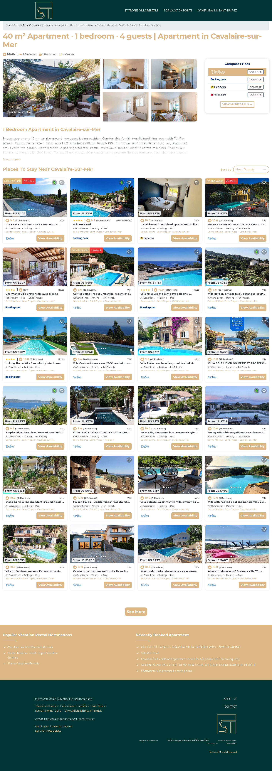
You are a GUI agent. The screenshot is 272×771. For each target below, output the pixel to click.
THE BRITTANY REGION (47, 706)
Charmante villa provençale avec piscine (32, 293)
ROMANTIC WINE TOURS (48, 711)
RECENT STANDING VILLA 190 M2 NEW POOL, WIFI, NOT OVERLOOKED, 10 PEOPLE (198, 665)
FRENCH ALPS (98, 706)
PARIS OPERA (68, 706)
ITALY (38, 726)
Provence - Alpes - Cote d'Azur (74, 25)
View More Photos (19, 112)
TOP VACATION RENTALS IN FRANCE (83, 711)
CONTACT (230, 706)
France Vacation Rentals (23, 663)
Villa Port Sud (82, 224)
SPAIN (46, 726)
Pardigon (109, 440)
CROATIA (67, 726)
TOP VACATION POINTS (178, 10)
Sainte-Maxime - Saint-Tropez (116, 25)
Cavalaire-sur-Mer (150, 25)
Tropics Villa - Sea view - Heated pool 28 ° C (34, 432)
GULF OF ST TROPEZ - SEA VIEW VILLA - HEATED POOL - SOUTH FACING (190, 647)
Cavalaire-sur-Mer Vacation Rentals (30, 647)
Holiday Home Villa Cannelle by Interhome (33, 363)
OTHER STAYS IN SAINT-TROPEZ (217, 10)
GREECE (56, 726)
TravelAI (231, 743)
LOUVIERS (83, 706)
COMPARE (256, 71)
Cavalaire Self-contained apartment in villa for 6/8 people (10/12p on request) (190, 659)
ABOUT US (230, 699)
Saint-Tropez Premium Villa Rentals (188, 740)
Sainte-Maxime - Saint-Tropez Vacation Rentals (33, 655)
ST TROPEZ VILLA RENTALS (141, 10)
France (46, 25)
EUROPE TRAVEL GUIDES (48, 731)
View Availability (50, 238)
